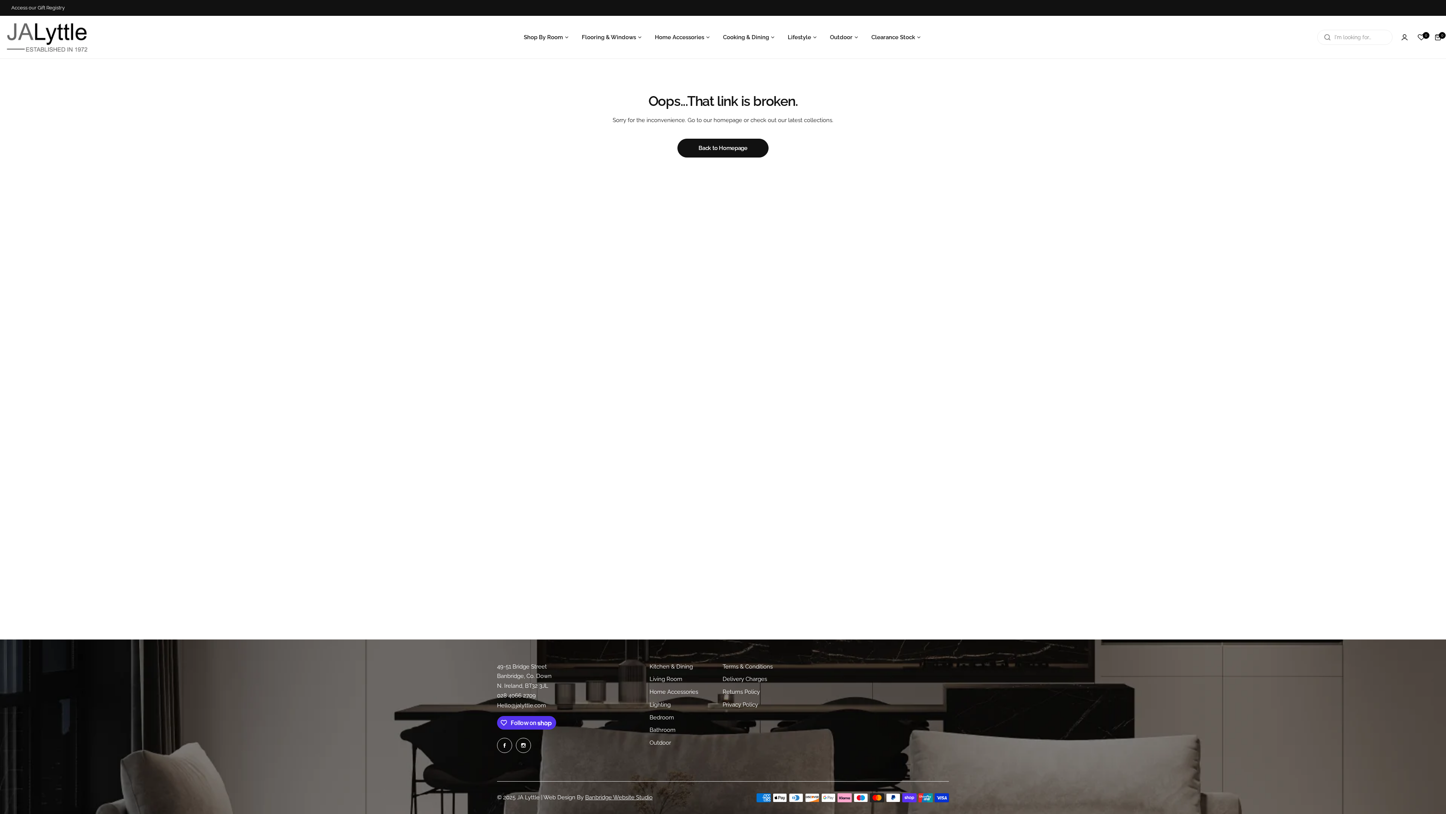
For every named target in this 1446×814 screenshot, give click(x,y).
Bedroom (662, 717)
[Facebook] (504, 745)
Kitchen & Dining (671, 666)
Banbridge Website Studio (619, 797)
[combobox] (1355, 37)
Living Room (666, 679)
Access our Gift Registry (38, 8)
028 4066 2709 (516, 695)
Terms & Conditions (748, 666)
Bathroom (663, 730)
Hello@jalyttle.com (521, 705)
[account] (1404, 37)
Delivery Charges (745, 679)
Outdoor (660, 742)
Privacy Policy (740, 704)
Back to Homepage (723, 148)
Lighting (660, 704)
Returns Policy (741, 692)
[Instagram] (523, 745)
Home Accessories (674, 692)
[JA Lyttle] (47, 37)
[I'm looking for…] (1327, 37)
